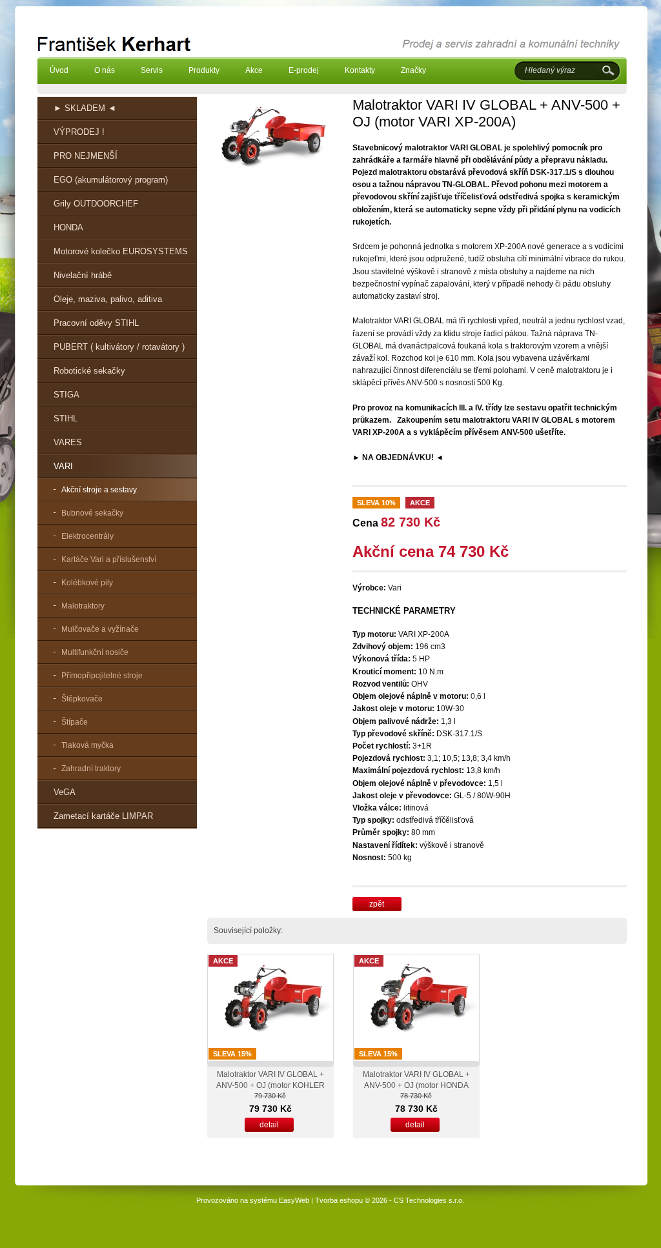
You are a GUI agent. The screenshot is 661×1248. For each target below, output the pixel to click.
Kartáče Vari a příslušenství (108, 559)
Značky (413, 70)
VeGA (65, 792)
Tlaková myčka (87, 745)
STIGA (66, 394)
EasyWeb (294, 1200)
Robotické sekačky (89, 371)
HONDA (68, 227)
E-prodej (304, 70)
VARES (68, 442)
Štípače (74, 722)
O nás (104, 70)
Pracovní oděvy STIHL (96, 323)
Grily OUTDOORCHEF (96, 203)
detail (269, 1124)
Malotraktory (83, 605)
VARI (63, 466)
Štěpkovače (82, 698)
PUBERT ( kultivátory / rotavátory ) (119, 347)
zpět (376, 904)
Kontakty (360, 70)
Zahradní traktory (91, 768)
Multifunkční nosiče (94, 652)
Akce (254, 70)
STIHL (65, 418)
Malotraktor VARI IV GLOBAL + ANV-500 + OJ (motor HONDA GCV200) (416, 1085)
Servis (152, 70)
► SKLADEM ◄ (85, 108)
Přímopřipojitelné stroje (102, 675)
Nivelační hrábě (83, 275)
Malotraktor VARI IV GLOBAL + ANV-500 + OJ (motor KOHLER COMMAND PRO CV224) (270, 1085)
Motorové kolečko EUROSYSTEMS (121, 251)
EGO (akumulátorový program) (111, 180)
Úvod (59, 70)
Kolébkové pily (87, 582)
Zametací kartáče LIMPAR (103, 816)
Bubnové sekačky (92, 513)
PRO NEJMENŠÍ (85, 156)
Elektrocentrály (87, 536)
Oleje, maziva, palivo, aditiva (108, 299)
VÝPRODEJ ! (79, 132)
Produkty (203, 70)
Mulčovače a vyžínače (100, 629)
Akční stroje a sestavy (99, 489)
